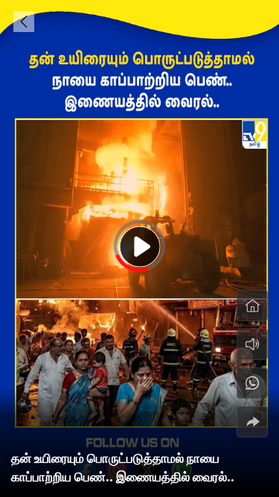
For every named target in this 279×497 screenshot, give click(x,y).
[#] (252, 383)
